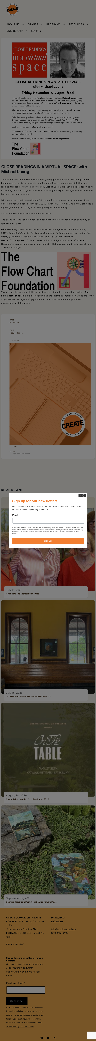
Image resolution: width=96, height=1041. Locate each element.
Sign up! (48, 541)
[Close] (82, 495)
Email (15, 515)
